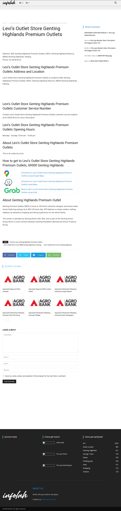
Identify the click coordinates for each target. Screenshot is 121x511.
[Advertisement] (60, 15)
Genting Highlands (15, 23)
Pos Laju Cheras (61, 454)
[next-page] (7, 319)
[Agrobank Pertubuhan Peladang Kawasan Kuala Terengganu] (66, 303)
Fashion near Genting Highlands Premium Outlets (26, 242)
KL (20, 3)
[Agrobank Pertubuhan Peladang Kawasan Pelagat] (40, 303)
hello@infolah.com (49, 499)
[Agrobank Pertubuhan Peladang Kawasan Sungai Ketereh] (66, 279)
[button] (115, 3)
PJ (27, 3)
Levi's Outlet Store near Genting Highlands (58, 245)
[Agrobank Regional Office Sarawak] (14, 279)
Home (5, 23)
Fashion (26, 23)
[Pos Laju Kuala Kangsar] (49, 468)
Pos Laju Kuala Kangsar (64, 465)
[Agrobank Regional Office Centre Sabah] (40, 279)
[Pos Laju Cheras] (49, 457)
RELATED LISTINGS (12, 266)
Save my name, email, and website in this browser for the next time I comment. (35, 376)
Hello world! (60, 442)
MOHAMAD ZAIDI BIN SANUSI (95, 33)
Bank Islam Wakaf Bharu (99, 61)
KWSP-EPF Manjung (105, 56)
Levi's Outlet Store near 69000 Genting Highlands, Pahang (22, 245)
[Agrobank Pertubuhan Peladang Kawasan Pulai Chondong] (14, 303)
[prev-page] (4, 319)
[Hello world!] (49, 446)
